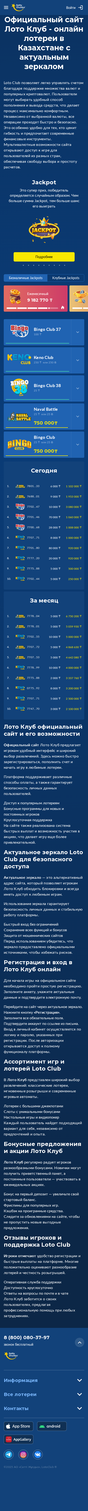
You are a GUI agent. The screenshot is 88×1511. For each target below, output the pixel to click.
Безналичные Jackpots (25, 278)
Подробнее (44, 257)
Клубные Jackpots (65, 278)
